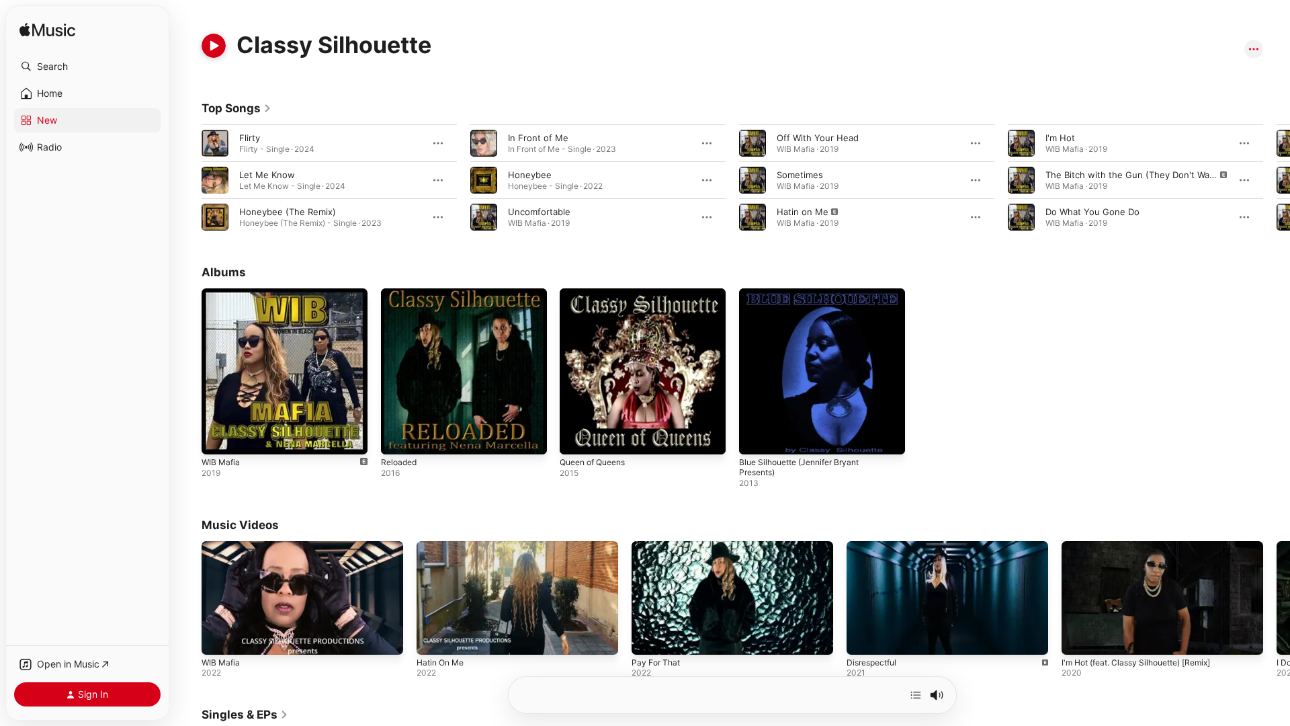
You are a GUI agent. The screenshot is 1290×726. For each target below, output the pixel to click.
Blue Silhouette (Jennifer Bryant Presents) (806, 299)
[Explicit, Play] (752, 217)
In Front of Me (538, 137)
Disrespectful (871, 662)
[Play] (214, 46)
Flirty (249, 137)
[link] (236, 108)
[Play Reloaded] (398, 438)
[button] (87, 66)
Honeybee (530, 174)
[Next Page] (1276, 180)
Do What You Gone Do (1092, 211)
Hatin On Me (440, 662)
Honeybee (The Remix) (287, 211)
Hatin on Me (802, 211)
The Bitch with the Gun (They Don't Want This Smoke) (1159, 174)
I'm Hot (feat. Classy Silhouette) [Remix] (1136, 662)
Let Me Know (267, 174)
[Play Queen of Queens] (576, 438)
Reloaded (400, 293)
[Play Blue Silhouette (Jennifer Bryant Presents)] (756, 438)
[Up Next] (916, 695)
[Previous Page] (188, 180)
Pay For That (656, 662)
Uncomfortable (539, 211)
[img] (47, 30)
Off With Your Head (818, 137)
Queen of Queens (597, 293)
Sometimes (800, 174)
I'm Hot (1060, 137)
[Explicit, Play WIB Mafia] (218, 438)
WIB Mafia (222, 293)
